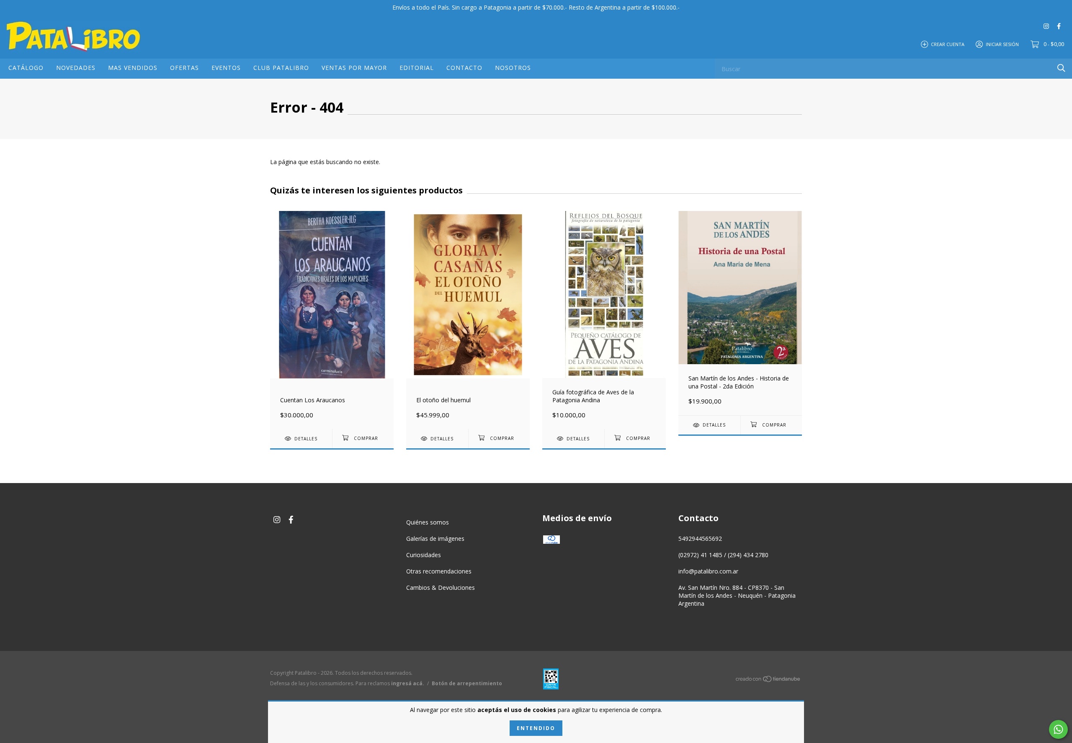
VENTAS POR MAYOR (354, 68)
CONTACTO (464, 68)
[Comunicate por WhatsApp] (1058, 729)
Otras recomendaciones (439, 571)
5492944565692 (700, 538)
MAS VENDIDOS (132, 68)
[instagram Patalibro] (1046, 25)
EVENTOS (226, 68)
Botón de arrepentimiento (467, 683)
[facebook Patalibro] (1059, 25)
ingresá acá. (407, 683)
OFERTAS (184, 68)
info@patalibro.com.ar (708, 571)
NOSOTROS (513, 68)
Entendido (536, 728)
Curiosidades (423, 555)
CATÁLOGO (26, 68)
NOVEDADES (75, 68)
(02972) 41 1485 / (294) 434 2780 (723, 555)
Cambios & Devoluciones (440, 587)
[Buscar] (1061, 68)
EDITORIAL (416, 68)
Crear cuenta (947, 44)
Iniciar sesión (1002, 44)
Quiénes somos (427, 522)
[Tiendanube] (768, 680)
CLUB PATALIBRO (281, 68)
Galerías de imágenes (435, 538)
